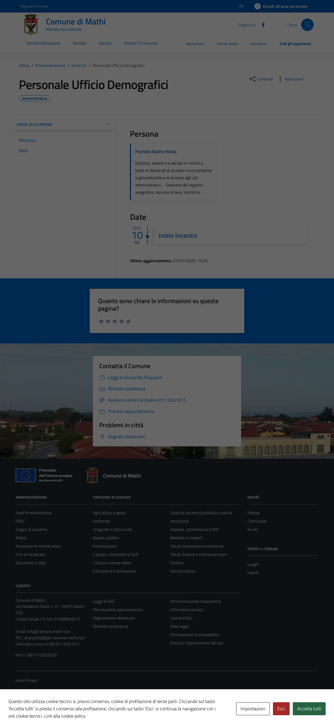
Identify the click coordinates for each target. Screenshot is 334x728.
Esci (281, 708)
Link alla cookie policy (65, 715)
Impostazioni (253, 708)
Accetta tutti (309, 708)
